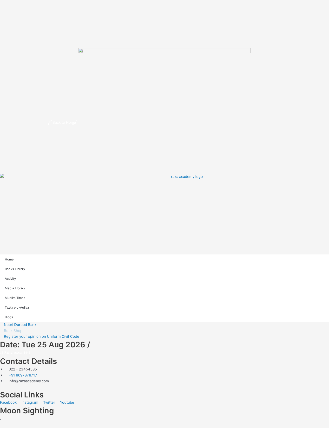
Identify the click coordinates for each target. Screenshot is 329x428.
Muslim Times (15, 298)
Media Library (15, 288)
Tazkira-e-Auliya (17, 307)
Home (9, 259)
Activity (10, 278)
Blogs (9, 317)
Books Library (15, 269)
